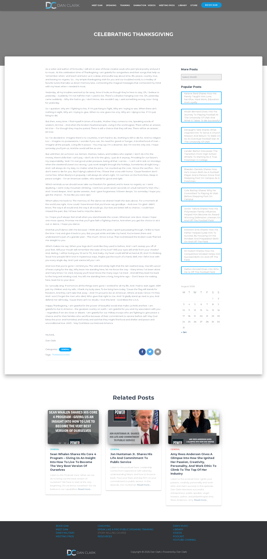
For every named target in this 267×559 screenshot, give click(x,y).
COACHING (104, 526)
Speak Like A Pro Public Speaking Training (125, 529)
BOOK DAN (62, 526)
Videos (152, 5)
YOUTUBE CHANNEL (184, 539)
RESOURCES (105, 536)
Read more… (85, 489)
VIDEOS (177, 532)
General (65, 349)
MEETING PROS (65, 536)
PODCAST (178, 536)
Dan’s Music (180, 526)
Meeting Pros (167, 5)
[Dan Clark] (62, 5)
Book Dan (211, 5)
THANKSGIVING (61, 354)
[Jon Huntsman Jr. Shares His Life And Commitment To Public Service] (133, 426)
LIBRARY (178, 529)
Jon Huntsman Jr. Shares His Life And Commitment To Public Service (131, 458)
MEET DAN (62, 529)
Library (182, 5)
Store (193, 5)
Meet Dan (97, 5)
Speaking (111, 5)
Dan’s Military (65, 532)
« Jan (184, 332)
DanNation (140, 5)
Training (125, 5)
